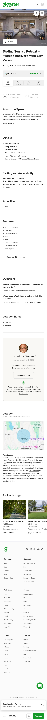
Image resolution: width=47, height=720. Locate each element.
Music (26, 640)
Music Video (8, 623)
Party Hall (27, 658)
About (6, 563)
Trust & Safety (29, 582)
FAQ (25, 567)
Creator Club (8, 578)
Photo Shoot (8, 598)
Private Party (8, 620)
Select (6, 574)
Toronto (6, 665)
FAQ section (34, 470)
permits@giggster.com (12, 468)
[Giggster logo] (6, 549)
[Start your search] (37, 4)
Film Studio (27, 605)
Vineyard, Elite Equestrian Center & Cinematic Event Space (14, 521)
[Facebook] (27, 549)
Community (27, 571)
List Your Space (29, 563)
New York (7, 643)
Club (25, 609)
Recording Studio (30, 620)
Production (7, 601)
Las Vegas (7, 669)
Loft (25, 654)
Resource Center (30, 578)
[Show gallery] (23, 27)
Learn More (23, 394)
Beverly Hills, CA (10, 65)
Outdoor (27, 643)
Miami (6, 654)
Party (5, 594)
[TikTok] (35, 549)
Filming (6, 612)
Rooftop (26, 647)
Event (6, 605)
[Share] (36, 13)
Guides (6, 571)
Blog (5, 567)
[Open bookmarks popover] (42, 13)
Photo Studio (28, 594)
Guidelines (27, 574)
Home (26, 598)
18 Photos (11, 42)
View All (7, 627)
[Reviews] (42, 549)
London (6, 658)
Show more (7, 123)
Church (26, 612)
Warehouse (28, 623)
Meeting (6, 616)
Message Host (23, 375)
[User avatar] (42, 4)
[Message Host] (29, 716)
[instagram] (31, 549)
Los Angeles (8, 640)
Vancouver (7, 662)
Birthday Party (9, 609)
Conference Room (30, 651)
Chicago (6, 651)
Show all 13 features (16, 257)
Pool (25, 601)
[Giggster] (11, 4)
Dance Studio (28, 616)
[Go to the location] (14, 509)
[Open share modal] (18, 503)
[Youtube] (38, 549)
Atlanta (6, 647)
